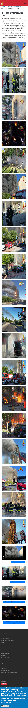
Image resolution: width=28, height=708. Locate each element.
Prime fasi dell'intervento (19, 562)
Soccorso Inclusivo (5, 670)
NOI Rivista (3, 651)
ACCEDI (4, 683)
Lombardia (9, 6)
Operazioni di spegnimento (18, 581)
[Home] (2, 3)
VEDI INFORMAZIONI (6, 702)
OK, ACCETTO (5, 705)
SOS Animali (4, 668)
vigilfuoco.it (3, 642)
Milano (15, 6)
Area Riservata (4, 633)
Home (3, 6)
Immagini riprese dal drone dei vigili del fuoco (14, 622)
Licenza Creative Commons (7, 640)
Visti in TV (3, 655)
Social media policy (5, 638)
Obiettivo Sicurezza (5, 653)
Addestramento (4, 663)
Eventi (2, 648)
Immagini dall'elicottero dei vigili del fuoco (15, 601)
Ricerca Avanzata (5, 657)
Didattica (3, 666)
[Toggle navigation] (25, 3)
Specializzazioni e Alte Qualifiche (9, 672)
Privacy (2, 636)
